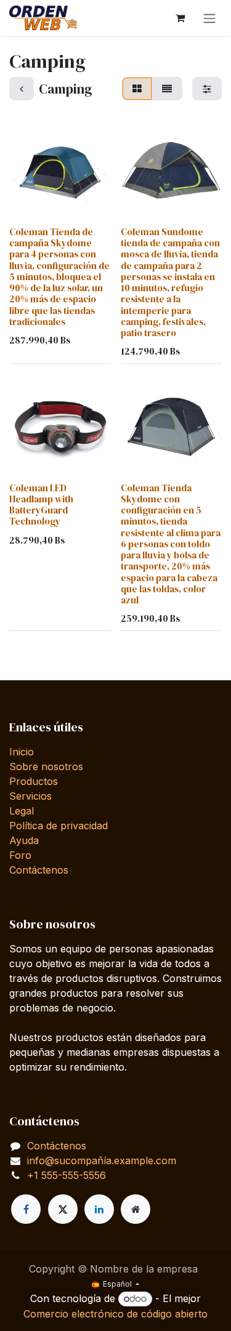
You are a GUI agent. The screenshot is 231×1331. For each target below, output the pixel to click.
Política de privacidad (58, 825)
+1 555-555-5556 (66, 1175)
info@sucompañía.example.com (101, 1160)
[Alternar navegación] (209, 18)
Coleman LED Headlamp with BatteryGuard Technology (41, 504)
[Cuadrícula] (137, 88)
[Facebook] (26, 1209)
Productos (33, 781)
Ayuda (24, 840)
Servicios (30, 796)
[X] (63, 1209)
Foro (20, 855)
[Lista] (167, 88)
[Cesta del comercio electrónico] (180, 18)
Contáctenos (38, 870)
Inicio (21, 752)
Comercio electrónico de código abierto (115, 1314)
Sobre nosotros (46, 766)
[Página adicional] (135, 1209)
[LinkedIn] (99, 1209)
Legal (21, 811)
